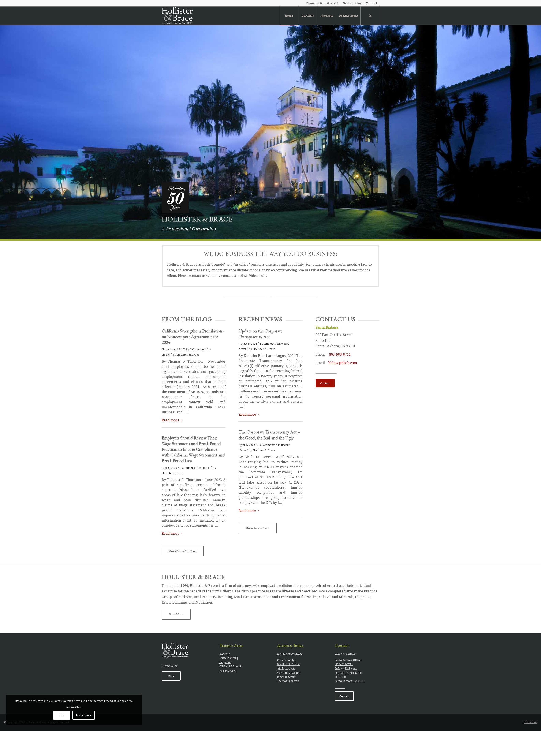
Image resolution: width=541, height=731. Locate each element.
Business (224, 653)
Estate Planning (228, 658)
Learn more (84, 715)
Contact (371, 3)
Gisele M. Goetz (286, 668)
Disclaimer (530, 722)
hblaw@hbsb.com (342, 363)
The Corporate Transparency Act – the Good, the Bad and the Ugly (269, 434)
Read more (170, 420)
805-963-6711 (340, 355)
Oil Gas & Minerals (230, 666)
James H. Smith (286, 677)
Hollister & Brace (188, 354)
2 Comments (198, 349)
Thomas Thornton (288, 681)
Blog (358, 3)
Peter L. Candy (285, 660)
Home (166, 354)
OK (62, 715)
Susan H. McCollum (288, 672)
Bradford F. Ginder (288, 664)
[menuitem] (347, 3)
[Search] (369, 16)
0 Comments (187, 467)
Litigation (225, 662)
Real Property (227, 670)
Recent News (169, 666)
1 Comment (267, 343)
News (347, 3)
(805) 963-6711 (328, 3)
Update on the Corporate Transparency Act (261, 333)
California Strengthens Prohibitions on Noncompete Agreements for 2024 (193, 336)
